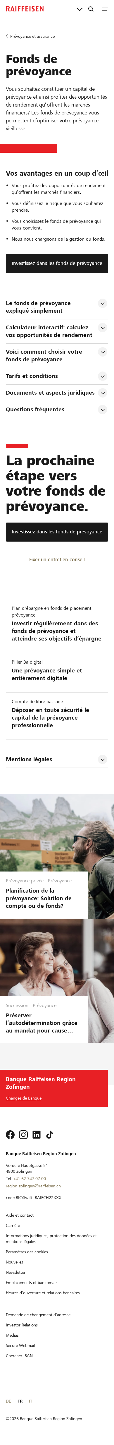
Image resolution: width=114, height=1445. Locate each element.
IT (30, 1401)
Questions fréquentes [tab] (35, 409)
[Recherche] (91, 8)
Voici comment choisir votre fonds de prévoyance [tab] (45, 355)
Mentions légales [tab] (29, 759)
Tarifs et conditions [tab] (32, 376)
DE (8, 1401)
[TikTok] (49, 1134)
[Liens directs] (80, 8)
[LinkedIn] (36, 1134)
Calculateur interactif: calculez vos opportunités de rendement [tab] (49, 331)
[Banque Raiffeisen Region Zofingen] (24, 8)
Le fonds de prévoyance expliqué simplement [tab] (39, 307)
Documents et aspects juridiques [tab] (50, 392)
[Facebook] (10, 1134)
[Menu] (105, 8)
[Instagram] (23, 1134)
